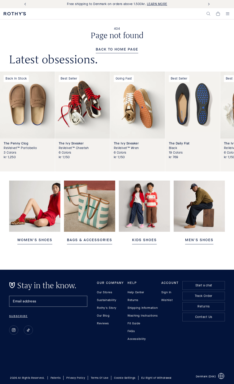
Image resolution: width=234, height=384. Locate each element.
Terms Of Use (99, 377)
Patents (56, 377)
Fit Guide (134, 323)
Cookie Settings (125, 377)
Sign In (166, 292)
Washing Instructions (143, 315)
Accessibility (137, 339)
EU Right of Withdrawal (156, 377)
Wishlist (167, 300)
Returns (133, 300)
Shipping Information (143, 308)
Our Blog (103, 315)
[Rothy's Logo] (15, 13)
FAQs (131, 331)
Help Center (136, 292)
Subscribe (18, 316)
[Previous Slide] (26, 4)
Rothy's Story (107, 308)
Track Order (204, 296)
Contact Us (203, 317)
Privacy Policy (75, 377)
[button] (208, 13)
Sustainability (106, 300)
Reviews (103, 323)
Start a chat (203, 285)
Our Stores (104, 292)
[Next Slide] (208, 4)
